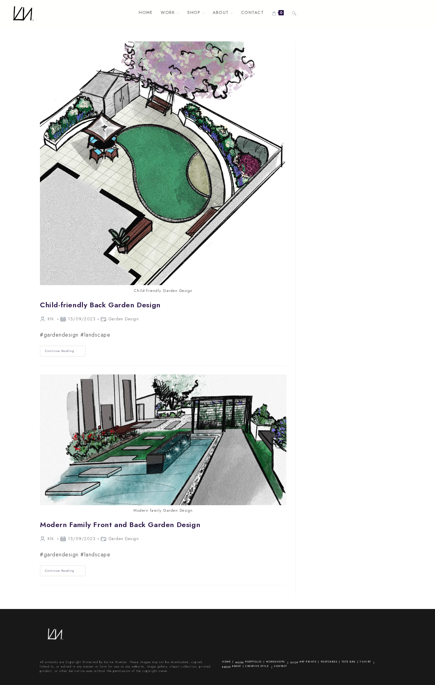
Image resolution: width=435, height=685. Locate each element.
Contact (280, 666)
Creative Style (257, 666)
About (226, 667)
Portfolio (253, 661)
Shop (294, 662)
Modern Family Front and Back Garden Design (120, 524)
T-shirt (365, 661)
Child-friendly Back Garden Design (100, 305)
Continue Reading (65, 352)
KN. (51, 319)
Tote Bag (349, 661)
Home (226, 661)
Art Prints (307, 661)
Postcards (329, 661)
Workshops (275, 661)
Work (239, 662)
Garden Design (124, 319)
